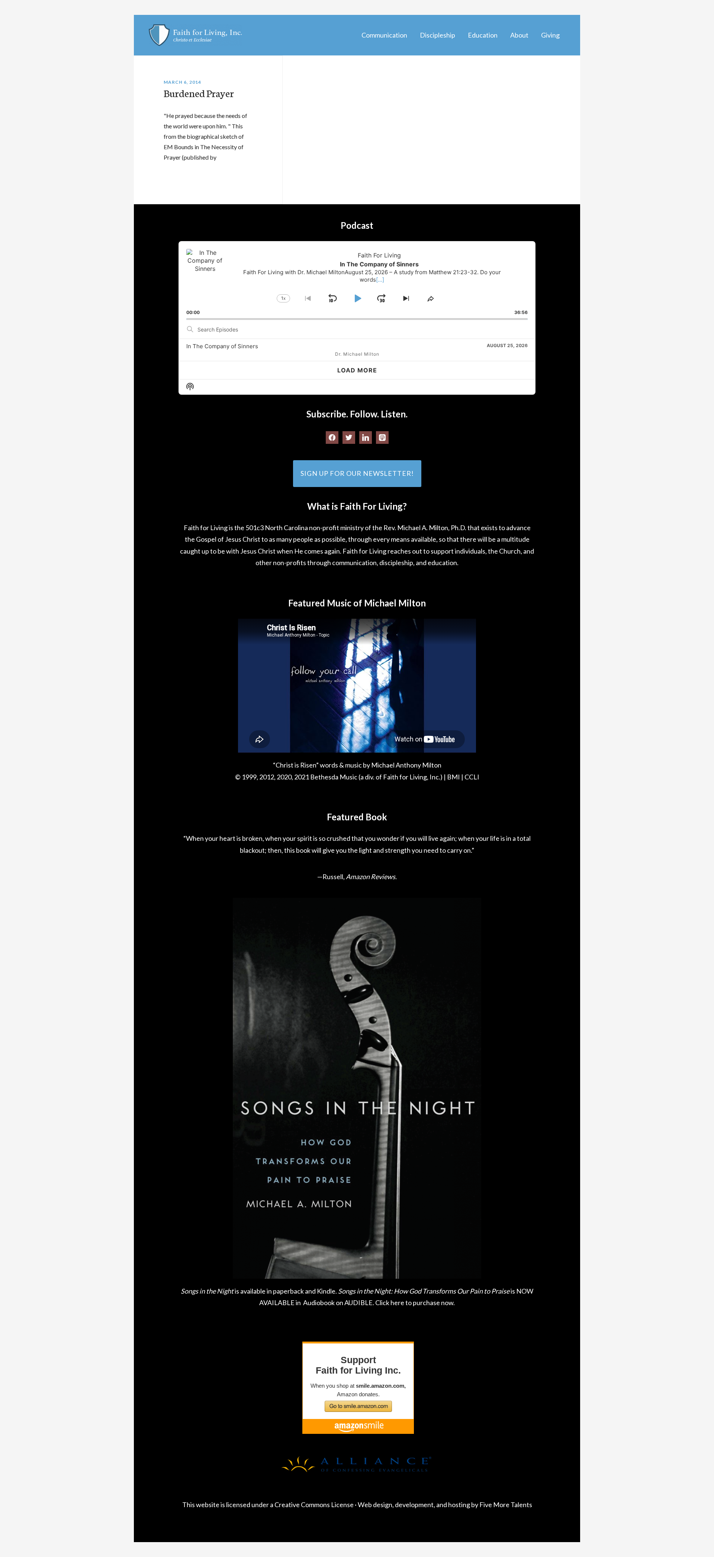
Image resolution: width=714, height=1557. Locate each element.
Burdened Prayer (199, 93)
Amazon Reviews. (371, 876)
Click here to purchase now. (415, 1302)
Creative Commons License (314, 1504)
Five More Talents (505, 1504)
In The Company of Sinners (222, 346)
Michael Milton (195, 35)
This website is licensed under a (228, 1504)
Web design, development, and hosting (414, 1504)
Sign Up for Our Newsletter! (357, 473)
